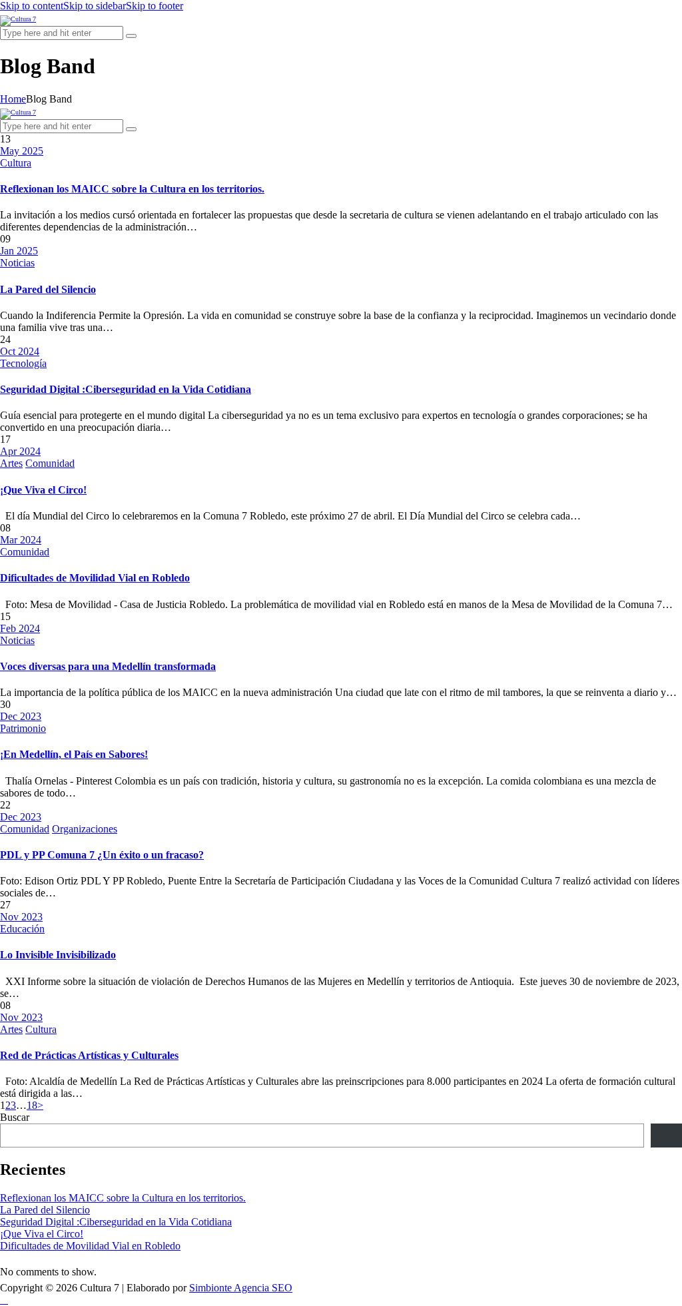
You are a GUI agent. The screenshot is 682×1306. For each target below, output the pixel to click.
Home (13, 99)
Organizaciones (84, 828)
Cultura (15, 162)
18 (32, 1105)
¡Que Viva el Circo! (43, 489)
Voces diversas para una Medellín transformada (108, 666)
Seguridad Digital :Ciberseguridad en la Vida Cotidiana (125, 389)
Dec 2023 (20, 716)
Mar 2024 (20, 539)
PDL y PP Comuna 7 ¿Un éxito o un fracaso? (102, 854)
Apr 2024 (20, 451)
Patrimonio (23, 728)
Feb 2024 (20, 628)
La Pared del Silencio (48, 289)
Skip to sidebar (94, 5)
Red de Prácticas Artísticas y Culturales (89, 1055)
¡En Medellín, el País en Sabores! (74, 754)
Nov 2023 (21, 916)
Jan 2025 (19, 250)
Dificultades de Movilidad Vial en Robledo (95, 577)
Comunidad (50, 463)
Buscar (14, 1117)
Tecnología (23, 363)
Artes (11, 463)
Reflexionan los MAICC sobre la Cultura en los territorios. (132, 188)
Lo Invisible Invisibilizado (58, 954)
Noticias (17, 262)
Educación (22, 928)
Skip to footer (154, 5)
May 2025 (21, 151)
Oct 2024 (19, 351)
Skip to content (31, 5)
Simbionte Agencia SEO (240, 1287)
